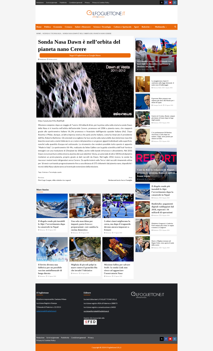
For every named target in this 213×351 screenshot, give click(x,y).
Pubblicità (63, 2)
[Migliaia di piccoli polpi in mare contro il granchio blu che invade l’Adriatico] (85, 249)
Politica (47, 27)
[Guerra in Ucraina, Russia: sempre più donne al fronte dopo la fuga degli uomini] (142, 119)
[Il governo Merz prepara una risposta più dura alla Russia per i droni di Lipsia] (142, 102)
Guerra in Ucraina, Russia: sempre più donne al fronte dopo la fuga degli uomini (163, 118)
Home (38, 27)
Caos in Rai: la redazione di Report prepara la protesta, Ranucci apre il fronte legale (156, 172)
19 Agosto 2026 (118, 276)
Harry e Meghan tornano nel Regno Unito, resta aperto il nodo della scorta (163, 243)
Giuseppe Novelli (157, 105)
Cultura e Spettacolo (122, 27)
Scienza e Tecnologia (102, 27)
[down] (151, 27)
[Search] (175, 27)
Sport (136, 27)
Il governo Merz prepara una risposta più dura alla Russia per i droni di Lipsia (163, 100)
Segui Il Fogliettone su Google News (85, 55)
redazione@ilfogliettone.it (46, 311)
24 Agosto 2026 (52, 276)
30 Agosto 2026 (165, 122)
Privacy (87, 2)
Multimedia (160, 27)
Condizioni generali (75, 2)
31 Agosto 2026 (152, 69)
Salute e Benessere (83, 27)
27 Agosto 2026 (118, 232)
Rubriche (146, 27)
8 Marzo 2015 (53, 59)
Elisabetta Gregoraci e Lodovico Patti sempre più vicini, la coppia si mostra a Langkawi (163, 225)
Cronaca (68, 27)
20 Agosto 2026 (85, 273)
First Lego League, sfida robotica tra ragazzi (54, 179)
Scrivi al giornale (51, 2)
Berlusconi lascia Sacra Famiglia (120, 179)
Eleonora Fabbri (157, 87)
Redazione (40, 2)
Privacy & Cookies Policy (100, 2)
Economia (57, 27)
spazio (59, 172)
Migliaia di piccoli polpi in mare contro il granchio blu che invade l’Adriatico (84, 267)
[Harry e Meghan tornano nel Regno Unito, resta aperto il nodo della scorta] (142, 244)
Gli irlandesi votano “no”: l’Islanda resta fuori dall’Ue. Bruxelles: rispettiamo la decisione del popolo (154, 64)
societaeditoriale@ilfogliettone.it (96, 311)
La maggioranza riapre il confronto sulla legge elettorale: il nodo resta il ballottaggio (163, 83)
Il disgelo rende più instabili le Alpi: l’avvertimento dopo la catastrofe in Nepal (51, 224)
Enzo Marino (142, 69)
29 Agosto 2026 (52, 230)
